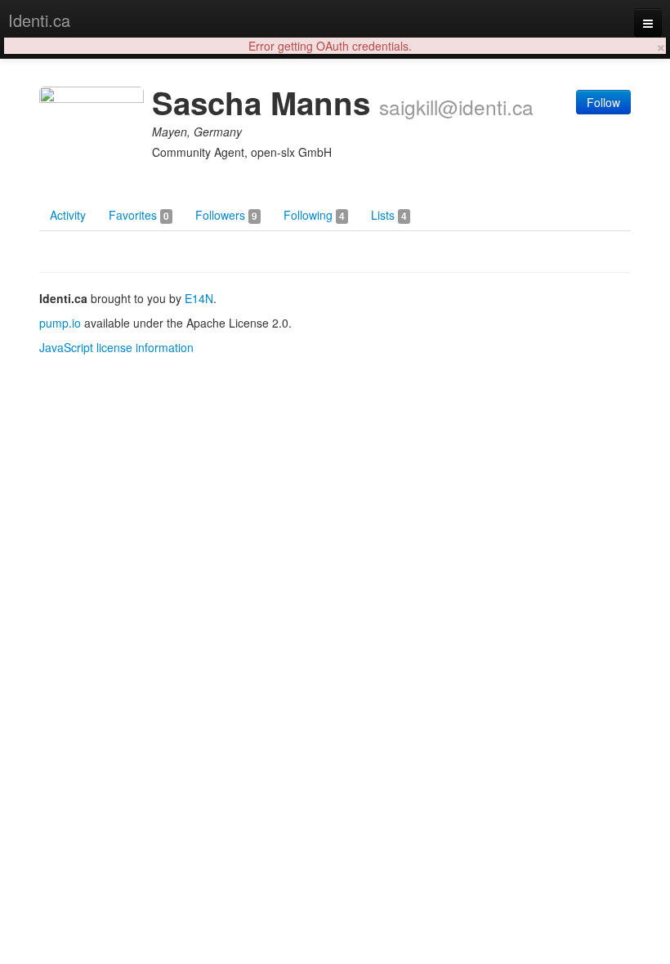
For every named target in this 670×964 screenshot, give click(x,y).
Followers (226, 215)
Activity (68, 215)
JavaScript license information (116, 347)
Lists (389, 215)
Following (314, 215)
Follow (603, 102)
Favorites (139, 215)
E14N (199, 298)
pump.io (60, 323)
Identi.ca (39, 20)
